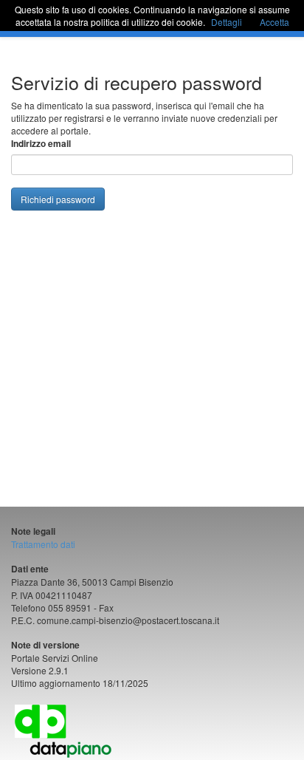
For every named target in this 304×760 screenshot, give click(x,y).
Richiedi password (58, 199)
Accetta (274, 22)
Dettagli (226, 22)
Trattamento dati (43, 544)
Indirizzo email (41, 143)
